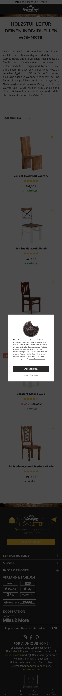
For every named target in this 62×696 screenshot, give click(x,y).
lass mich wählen (31, 375)
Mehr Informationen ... (37, 359)
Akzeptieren (31, 369)
